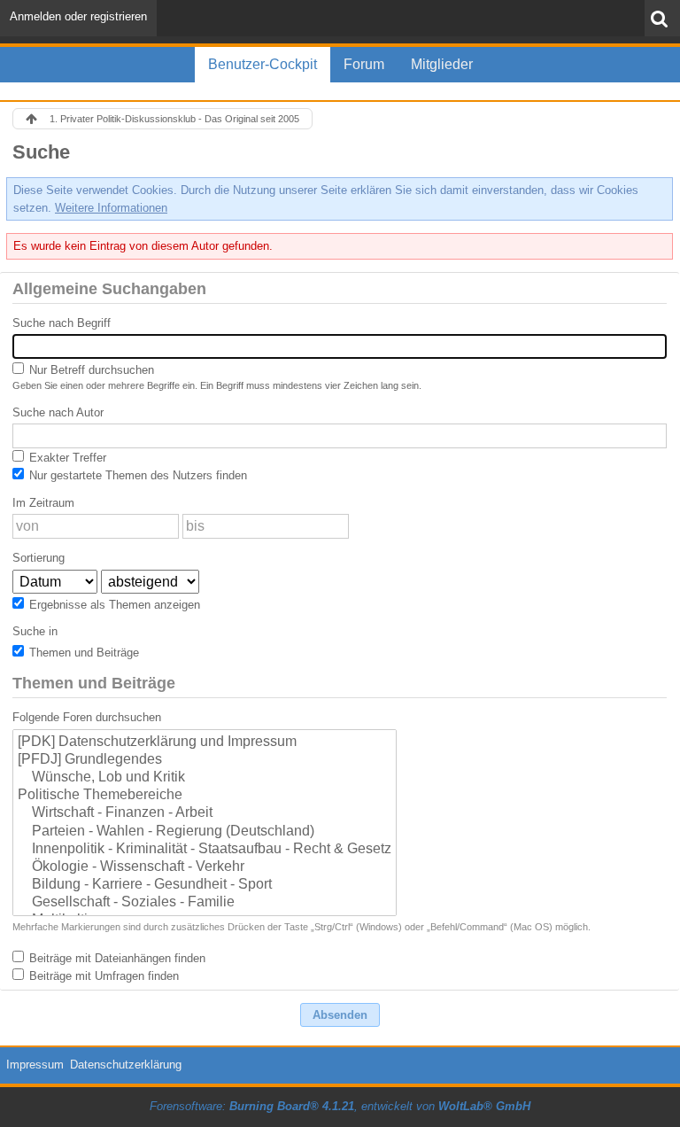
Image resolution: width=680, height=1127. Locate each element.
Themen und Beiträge (82, 652)
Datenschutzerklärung (126, 1064)
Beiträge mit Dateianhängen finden (115, 958)
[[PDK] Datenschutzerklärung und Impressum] (204, 742)
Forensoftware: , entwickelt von (340, 1106)
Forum (364, 64)
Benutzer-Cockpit (262, 64)
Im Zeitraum (43, 502)
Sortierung (38, 557)
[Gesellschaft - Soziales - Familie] (204, 903)
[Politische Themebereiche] (204, 795)
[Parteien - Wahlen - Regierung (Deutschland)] (204, 832)
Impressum (35, 1064)
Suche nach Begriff (61, 323)
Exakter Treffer (66, 457)
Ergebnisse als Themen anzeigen (113, 604)
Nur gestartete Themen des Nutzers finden (136, 475)
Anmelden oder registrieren (78, 16)
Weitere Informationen (111, 207)
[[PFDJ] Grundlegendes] (204, 760)
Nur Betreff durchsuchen (90, 370)
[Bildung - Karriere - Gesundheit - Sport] (204, 885)
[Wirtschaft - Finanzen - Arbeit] (204, 813)
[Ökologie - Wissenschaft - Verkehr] (204, 867)
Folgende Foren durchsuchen (86, 717)
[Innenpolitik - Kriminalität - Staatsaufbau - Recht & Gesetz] (204, 850)
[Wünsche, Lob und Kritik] (204, 778)
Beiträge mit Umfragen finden (102, 976)
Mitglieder (442, 64)
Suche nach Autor (58, 412)
